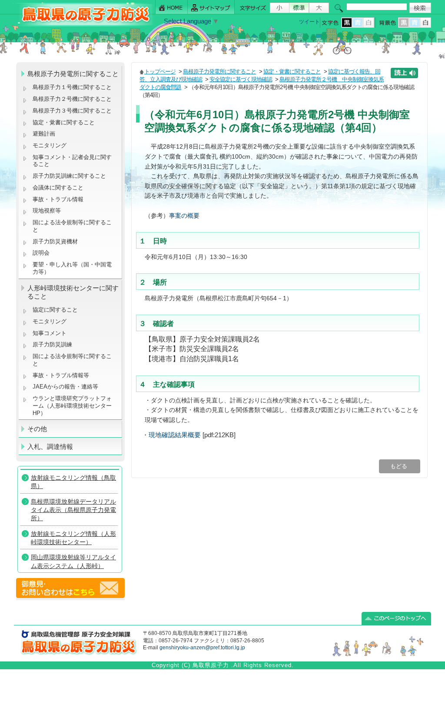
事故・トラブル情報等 (62, 375)
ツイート (309, 22)
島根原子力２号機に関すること (72, 99)
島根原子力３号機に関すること (72, 110)
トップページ (160, 71)
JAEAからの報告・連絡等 (65, 386)
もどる (399, 466)
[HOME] (171, 7)
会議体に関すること (58, 187)
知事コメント (49, 333)
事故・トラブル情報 (60, 199)
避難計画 (44, 133)
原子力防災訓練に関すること (69, 176)
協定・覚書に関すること (64, 122)
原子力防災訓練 (52, 344)
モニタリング (49, 145)
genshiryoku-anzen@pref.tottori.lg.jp (202, 648)
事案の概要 (184, 215)
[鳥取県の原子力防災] (83, 24)
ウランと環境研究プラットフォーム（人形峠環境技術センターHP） (72, 405)
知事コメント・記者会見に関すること (72, 161)
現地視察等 (47, 210)
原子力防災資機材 (55, 241)
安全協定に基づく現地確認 (240, 79)
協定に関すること (55, 309)
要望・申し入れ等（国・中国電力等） (72, 268)
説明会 (41, 252)
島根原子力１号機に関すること (72, 87)
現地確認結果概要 (175, 435)
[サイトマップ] (211, 7)
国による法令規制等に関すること (72, 226)
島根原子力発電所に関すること (219, 71)
